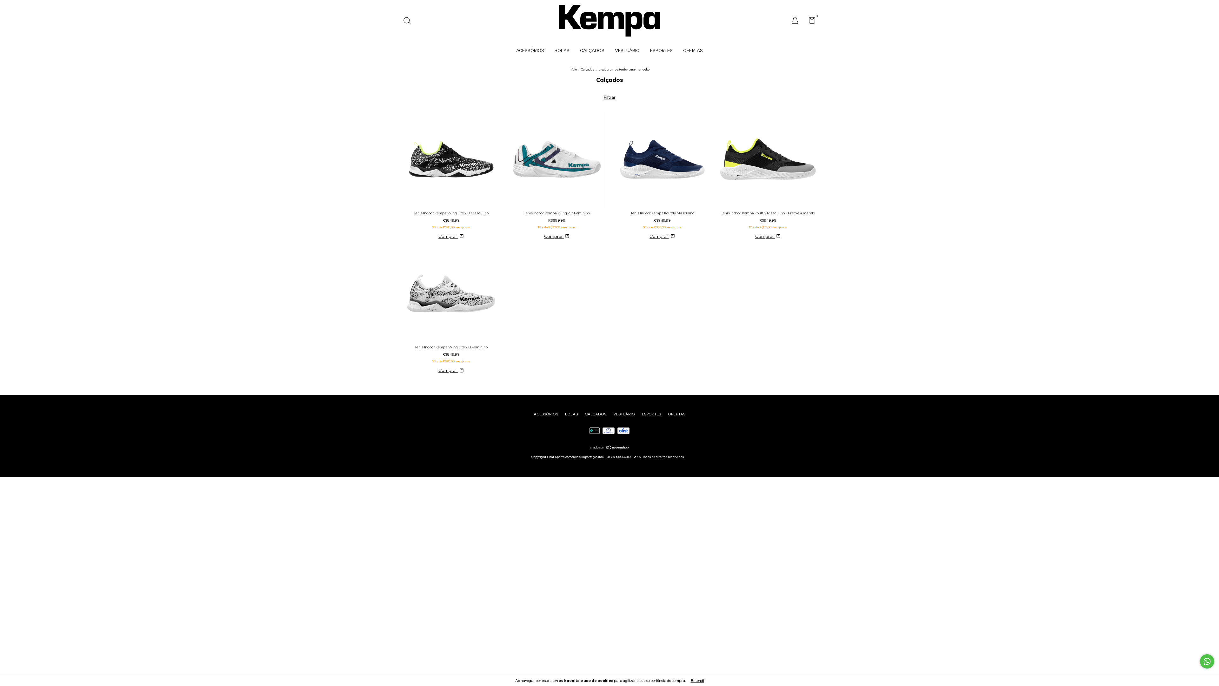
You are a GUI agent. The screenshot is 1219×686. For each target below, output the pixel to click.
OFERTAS (693, 50)
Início (573, 69)
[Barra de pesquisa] (409, 21)
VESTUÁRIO (627, 50)
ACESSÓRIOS (530, 50)
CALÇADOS (592, 50)
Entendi (697, 680)
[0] (809, 21)
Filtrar (610, 97)
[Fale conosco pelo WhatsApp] (1207, 661)
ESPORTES (661, 50)
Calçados (587, 69)
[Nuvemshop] (609, 448)
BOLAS (562, 50)
